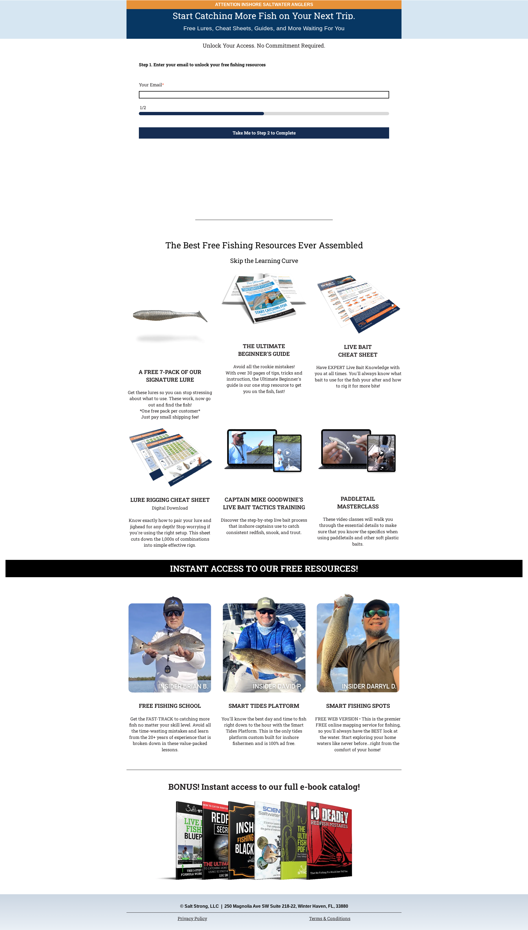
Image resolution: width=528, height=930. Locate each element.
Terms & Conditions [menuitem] (329, 918)
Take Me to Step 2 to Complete (264, 133)
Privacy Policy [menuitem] (192, 918)
